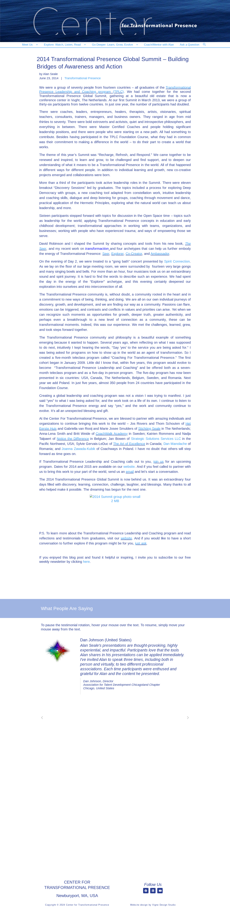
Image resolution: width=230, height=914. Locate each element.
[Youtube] (160, 890)
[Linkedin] (153, 890)
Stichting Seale (149, 428)
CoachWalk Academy (112, 433)
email (130, 471)
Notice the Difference (73, 439)
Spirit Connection (177, 261)
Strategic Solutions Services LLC (156, 439)
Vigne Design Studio (164, 905)
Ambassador (160, 253)
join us (158, 461)
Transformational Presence (82, 78)
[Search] (206, 46)
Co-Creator (134, 253)
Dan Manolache (175, 444)
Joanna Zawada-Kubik (78, 449)
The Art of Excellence (129, 444)
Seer (105, 253)
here (86, 561)
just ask (140, 543)
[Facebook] (146, 890)
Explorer (117, 253)
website (129, 466)
